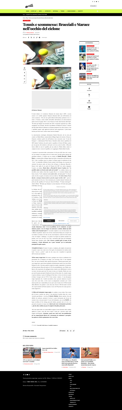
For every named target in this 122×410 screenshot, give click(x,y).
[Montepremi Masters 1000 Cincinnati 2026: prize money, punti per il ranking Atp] (82, 57)
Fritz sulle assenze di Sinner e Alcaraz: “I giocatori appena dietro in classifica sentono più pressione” (92, 68)
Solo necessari (61, 220)
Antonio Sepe (65, 367)
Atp (24, 20)
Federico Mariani (30, 32)
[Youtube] (89, 107)
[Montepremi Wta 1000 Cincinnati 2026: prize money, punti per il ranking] (82, 48)
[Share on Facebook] (28, 37)
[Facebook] (92, 1)
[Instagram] (98, 1)
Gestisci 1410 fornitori (46, 217)
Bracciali (39, 325)
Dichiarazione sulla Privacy (62, 223)
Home (24, 17)
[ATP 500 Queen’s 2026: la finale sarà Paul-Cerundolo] (32, 352)
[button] (98, 6)
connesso (31, 338)
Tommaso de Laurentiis (28, 363)
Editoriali (28, 20)
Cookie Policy (55, 223)
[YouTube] (96, 1)
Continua (49, 220)
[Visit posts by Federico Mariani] (24, 33)
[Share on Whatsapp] (34, 37)
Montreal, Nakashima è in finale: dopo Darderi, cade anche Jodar (92, 77)
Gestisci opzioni (73, 220)
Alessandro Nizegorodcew (48, 352)
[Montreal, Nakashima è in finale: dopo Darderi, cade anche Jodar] (82, 76)
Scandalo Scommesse (53, 325)
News (91, 63)
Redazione (84, 367)
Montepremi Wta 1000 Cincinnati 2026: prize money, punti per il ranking (93, 49)
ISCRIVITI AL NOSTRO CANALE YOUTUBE (36, 14)
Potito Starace (45, 325)
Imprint (68, 223)
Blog (27, 17)
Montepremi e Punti (90, 45)
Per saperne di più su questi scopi (74, 217)
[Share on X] (31, 37)
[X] (94, 1)
